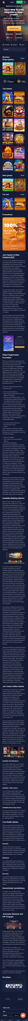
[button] (19, 977)
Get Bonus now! (14, 28)
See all (22, 58)
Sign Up (19, 2)
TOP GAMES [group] (7, 44)
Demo (8, 72)
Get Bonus (13, 245)
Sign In (12, 2)
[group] (14, 986)
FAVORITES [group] (15, 44)
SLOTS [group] (23, 44)
